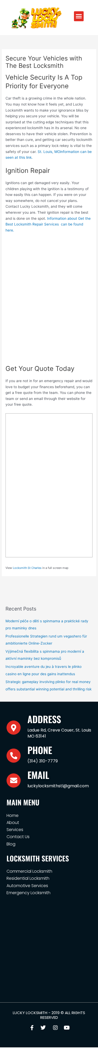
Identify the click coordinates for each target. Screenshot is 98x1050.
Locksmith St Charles (27, 568)
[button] (79, 16)
